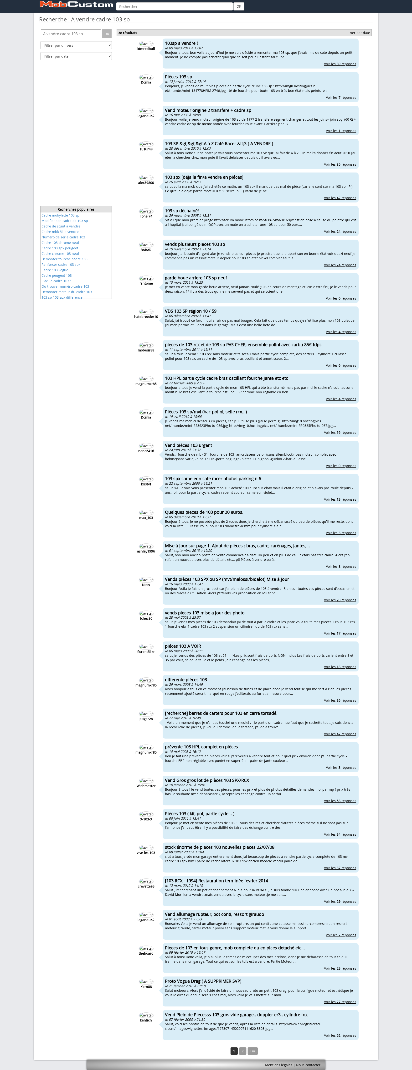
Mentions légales (278, 1065)
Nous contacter (308, 1065)
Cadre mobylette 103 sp (60, 215)
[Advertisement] (76, 134)
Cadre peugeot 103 (56, 275)
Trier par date (359, 32)
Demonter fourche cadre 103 (64, 259)
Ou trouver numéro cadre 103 (65, 286)
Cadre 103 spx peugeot (59, 248)
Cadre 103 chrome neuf (60, 242)
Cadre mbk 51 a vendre (60, 231)
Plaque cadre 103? (56, 281)
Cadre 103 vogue (54, 270)
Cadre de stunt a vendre (60, 226)
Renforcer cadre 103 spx (60, 264)
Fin (252, 1051)
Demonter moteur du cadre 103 (66, 292)
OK (239, 6)
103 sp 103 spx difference (61, 297)
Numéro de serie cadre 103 (63, 237)
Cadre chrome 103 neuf (60, 253)
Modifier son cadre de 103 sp (64, 220)
